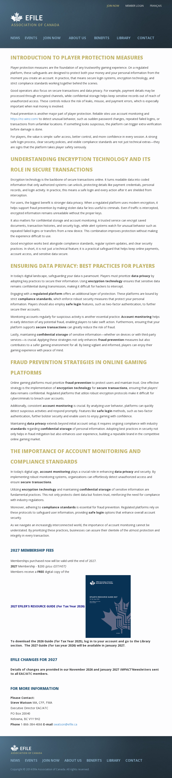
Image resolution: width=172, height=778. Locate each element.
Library (123, 38)
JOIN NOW (113, 6)
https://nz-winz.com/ (24, 119)
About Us (77, 38)
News (15, 38)
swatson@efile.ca (65, 724)
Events (31, 38)
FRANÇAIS (156, 6)
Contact (145, 38)
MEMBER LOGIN (134, 6)
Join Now (51, 38)
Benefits (101, 38)
